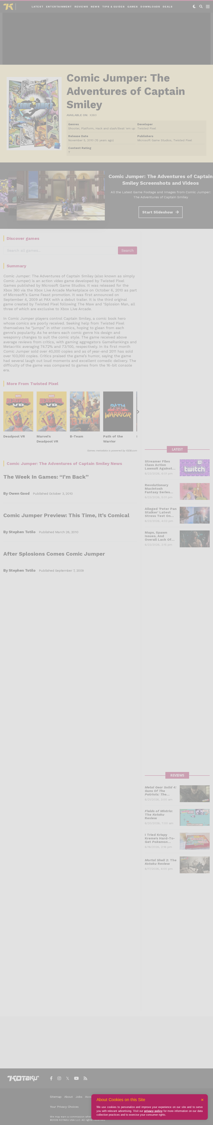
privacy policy (153, 1111)
